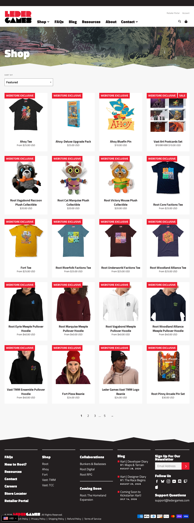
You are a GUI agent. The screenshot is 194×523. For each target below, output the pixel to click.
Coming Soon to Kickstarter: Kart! (130, 494)
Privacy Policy (38, 519)
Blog (73, 22)
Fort (45, 474)
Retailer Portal (173, 13)
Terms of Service (92, 519)
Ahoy (45, 469)
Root (45, 463)
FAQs (59, 22)
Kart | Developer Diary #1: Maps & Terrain (134, 464)
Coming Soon (91, 488)
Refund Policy (74, 519)
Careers (11, 486)
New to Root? (16, 464)
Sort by (9, 75)
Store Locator (16, 493)
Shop (42, 22)
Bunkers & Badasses (93, 463)
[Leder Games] (26, 514)
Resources (91, 22)
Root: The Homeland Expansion (93, 497)
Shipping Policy (56, 519)
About (111, 22)
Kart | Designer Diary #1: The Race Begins (133, 479)
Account (185, 13)
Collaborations (92, 457)
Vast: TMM (49, 479)
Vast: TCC (48, 485)
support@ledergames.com (172, 500)
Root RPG (86, 474)
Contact (128, 22)
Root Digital (87, 469)
